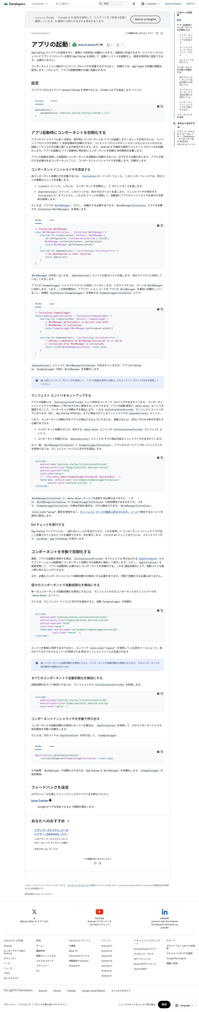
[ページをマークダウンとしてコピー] (118, 45)
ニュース (8, 968)
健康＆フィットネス (46, 955)
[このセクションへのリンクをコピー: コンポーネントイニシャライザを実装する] (93, 170)
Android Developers (40, 33)
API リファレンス (142, 959)
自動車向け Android (78, 960)
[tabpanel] (97, 113)
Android (8, 945)
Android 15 (106, 955)
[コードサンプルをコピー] (162, 106)
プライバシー (42, 965)
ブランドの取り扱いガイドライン (50, 1004)
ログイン (190, 3)
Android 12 (106, 970)
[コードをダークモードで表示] (158, 106)
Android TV (74, 965)
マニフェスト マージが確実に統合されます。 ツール (109, 512)
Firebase (71, 990)
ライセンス (25, 1004)
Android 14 (106, 960)
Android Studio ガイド (145, 949)
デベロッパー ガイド (144, 954)
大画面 (72, 945)
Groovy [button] (39, 100)
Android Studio (173, 3)
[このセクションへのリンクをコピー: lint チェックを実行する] (67, 525)
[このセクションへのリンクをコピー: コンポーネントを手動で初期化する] (94, 552)
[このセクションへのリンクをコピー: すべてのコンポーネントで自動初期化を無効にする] (105, 678)
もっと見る (61, 3)
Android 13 (106, 965)
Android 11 (106, 975)
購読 (164, 1004)
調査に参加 (172, 963)
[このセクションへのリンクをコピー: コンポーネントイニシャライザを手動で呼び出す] (103, 719)
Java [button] (51, 220)
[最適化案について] (68, 821)
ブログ (7, 973)
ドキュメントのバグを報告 (180, 953)
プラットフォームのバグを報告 (181, 947)
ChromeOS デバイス (79, 955)
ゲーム (39, 945)
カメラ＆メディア (44, 960)
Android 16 (106, 950)
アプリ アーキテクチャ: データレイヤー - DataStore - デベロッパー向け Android (51, 834)
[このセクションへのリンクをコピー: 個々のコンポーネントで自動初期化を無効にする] (103, 585)
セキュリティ (10, 958)
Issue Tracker (39, 800)
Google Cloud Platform (93, 990)
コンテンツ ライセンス (77, 885)
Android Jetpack (87, 44)
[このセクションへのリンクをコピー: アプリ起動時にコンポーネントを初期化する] (109, 133)
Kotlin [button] (54, 100)
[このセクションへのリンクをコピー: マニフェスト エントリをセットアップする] (94, 396)
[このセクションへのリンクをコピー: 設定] (42, 83)
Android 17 (106, 945)
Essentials (38, 3)
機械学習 (40, 950)
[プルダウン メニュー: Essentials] (48, 3)
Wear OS (73, 950)
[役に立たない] (161, 33)
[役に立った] (157, 33)
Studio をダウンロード (145, 964)
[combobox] (113, 4)
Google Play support (176, 958)
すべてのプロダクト (121, 990)
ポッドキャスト (11, 978)
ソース (7, 963)
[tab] (39, 100)
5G (37, 970)
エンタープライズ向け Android (14, 952)
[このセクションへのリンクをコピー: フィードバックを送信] (72, 788)
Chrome (57, 990)
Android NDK (140, 968)
